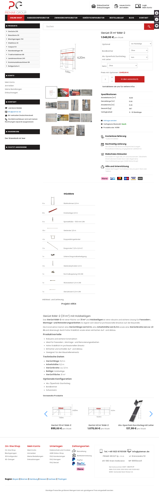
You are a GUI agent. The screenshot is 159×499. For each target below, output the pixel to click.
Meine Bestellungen (13, 89)
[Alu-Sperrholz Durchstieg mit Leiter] (136, 411)
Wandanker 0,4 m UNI (72, 283)
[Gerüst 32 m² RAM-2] (61, 411)
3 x (43, 266)
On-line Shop (10, 450)
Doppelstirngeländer (72, 239)
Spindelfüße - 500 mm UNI (74, 222)
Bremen (24, 479)
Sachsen (52, 479)
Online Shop (16, 18)
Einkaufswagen (11, 92)
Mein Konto (10, 82)
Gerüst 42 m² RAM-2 (98, 425)
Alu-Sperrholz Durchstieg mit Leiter (136, 425)
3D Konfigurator (11, 456)
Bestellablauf (117, 18)
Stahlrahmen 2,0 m (71, 203)
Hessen (43, 479)
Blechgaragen (11, 453)
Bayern (16, 479)
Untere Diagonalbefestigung (75, 256)
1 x (43, 256)
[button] (46, 414)
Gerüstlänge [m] (108, 101)
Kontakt (143, 18)
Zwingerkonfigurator (65, 18)
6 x (43, 203)
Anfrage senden (110, 120)
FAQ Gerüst (54, 462)
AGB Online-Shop (57, 453)
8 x (43, 213)
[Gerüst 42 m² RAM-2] (98, 411)
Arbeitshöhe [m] (107, 105)
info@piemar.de (14, 112)
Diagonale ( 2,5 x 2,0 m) (73, 248)
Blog (131, 18)
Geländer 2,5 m (70, 230)
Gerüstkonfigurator (93, 18)
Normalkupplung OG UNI (73, 274)
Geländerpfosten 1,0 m (73, 266)
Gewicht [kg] (106, 108)
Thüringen (62, 479)
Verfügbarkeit (106, 112)
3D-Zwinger (10, 459)
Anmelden (9, 85)
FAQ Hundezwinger (57, 456)
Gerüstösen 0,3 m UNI (72, 292)
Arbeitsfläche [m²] (108, 97)
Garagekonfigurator (38, 18)
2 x (43, 248)
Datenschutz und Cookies (60, 450)
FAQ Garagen (55, 459)
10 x (43, 230)
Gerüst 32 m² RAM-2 (61, 425)
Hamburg (33, 479)
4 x (43, 239)
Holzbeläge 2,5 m (71, 213)
